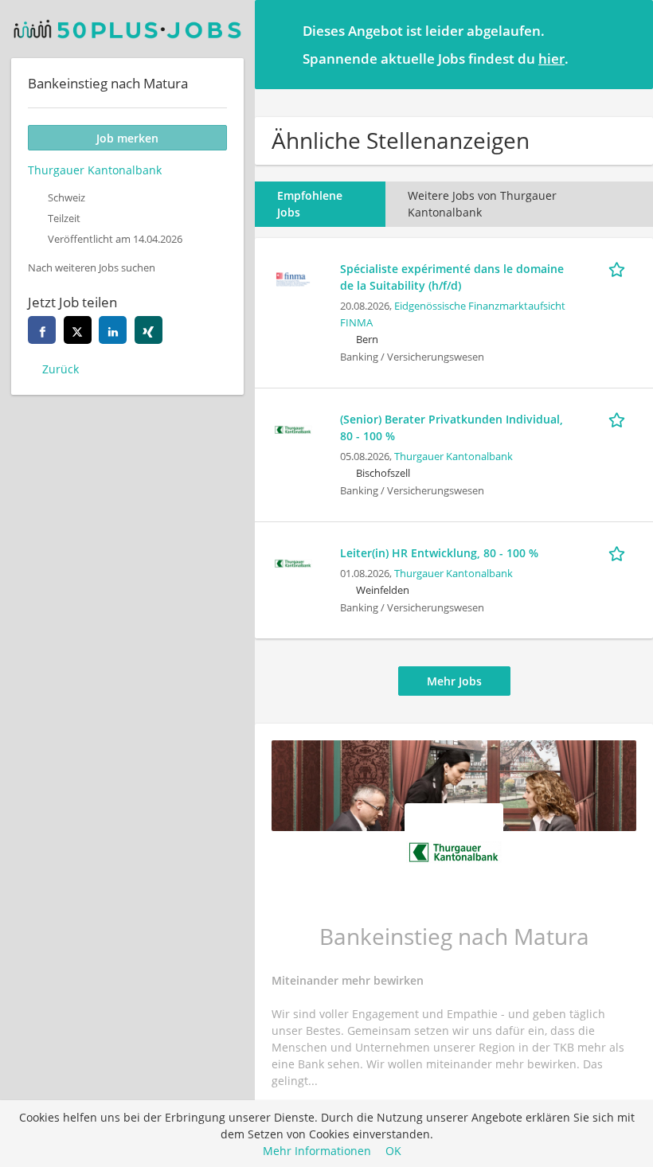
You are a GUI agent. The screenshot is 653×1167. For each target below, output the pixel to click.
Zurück (60, 369)
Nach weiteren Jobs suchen (91, 268)
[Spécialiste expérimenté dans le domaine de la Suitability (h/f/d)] (293, 277)
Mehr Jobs (454, 681)
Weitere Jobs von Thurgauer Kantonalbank (482, 204)
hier (551, 58)
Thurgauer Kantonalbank (453, 456)
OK (393, 1150)
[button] (628, 43)
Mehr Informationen (317, 1150)
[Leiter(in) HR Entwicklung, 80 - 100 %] (293, 561)
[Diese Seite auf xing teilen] (148, 330)
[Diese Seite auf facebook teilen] (42, 330)
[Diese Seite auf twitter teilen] (78, 330)
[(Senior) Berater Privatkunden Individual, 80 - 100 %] (293, 427)
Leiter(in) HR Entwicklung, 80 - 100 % (439, 552)
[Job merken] (619, 268)
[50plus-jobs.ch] (127, 29)
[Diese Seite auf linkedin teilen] (113, 330)
